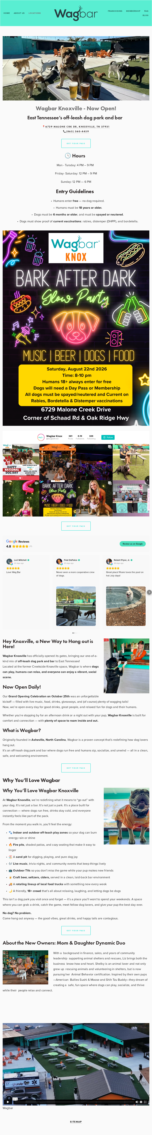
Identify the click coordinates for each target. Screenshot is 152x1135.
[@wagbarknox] (41, 437)
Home (7, 13)
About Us (19, 13)
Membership (133, 11)
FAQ (146, 11)
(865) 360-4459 (77, 131)
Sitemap (76, 1121)
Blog (145, 15)
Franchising (115, 11)
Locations (35, 13)
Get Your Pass (76, 526)
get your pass (76, 143)
